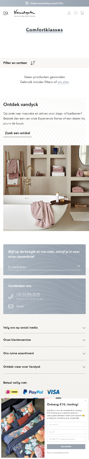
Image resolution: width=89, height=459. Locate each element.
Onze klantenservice (17, 340)
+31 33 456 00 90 (28, 294)
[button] (6, 13)
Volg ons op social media (20, 328)
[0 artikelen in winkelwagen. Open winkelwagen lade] (82, 13)
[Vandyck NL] (24, 13)
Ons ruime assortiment (18, 353)
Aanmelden (66, 446)
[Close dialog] (85, 400)
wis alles (63, 82)
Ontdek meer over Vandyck (21, 367)
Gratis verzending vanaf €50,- (47, 3)
